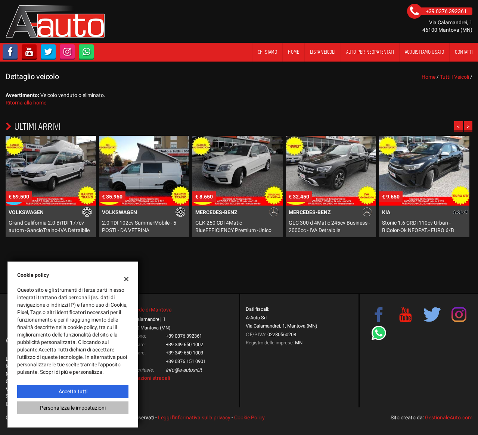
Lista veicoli (322, 52)
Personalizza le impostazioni (73, 408)
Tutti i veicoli (454, 77)
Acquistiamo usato (424, 52)
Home (293, 52)
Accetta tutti (73, 391)
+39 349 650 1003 (184, 353)
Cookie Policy (249, 417)
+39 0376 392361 (184, 336)
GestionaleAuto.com (448, 417)
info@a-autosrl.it (184, 370)
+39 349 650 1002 (184, 344)
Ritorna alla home (26, 103)
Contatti (464, 52)
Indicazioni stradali (148, 378)
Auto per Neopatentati (370, 52)
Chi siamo (267, 52)
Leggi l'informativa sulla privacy (194, 417)
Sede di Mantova (152, 310)
